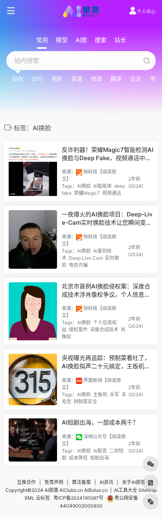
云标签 (43, 498)
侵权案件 (78, 329)
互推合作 (26, 482)
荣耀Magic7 (87, 193)
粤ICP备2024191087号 (78, 498)
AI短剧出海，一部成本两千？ (100, 422)
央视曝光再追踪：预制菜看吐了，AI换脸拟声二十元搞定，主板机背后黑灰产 (106, 362)
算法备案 (81, 482)
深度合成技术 (104, 329)
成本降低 (78, 458)
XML (29, 498)
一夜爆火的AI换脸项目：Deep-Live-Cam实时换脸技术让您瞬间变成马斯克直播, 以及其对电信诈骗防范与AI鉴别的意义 (107, 218)
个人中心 (146, 12)
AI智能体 (102, 186)
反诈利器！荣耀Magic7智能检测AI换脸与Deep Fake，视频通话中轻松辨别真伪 (107, 154)
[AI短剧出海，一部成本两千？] (33, 439)
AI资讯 (106, 482)
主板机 (100, 394)
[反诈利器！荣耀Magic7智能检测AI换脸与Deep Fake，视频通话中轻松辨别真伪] (33, 171)
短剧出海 (99, 458)
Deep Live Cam (86, 258)
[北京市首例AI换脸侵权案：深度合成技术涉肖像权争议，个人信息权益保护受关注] (33, 311)
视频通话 (111, 193)
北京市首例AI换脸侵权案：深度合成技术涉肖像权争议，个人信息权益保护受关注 (106, 291)
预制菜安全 (85, 401)
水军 (114, 394)
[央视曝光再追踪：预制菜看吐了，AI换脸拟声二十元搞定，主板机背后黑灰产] (33, 379)
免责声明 (53, 482)
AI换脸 (84, 186)
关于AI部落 (133, 482)
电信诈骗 (78, 265)
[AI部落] (81, 11)
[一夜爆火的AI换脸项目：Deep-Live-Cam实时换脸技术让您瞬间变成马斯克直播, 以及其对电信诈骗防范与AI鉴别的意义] (33, 239)
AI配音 (100, 451)
